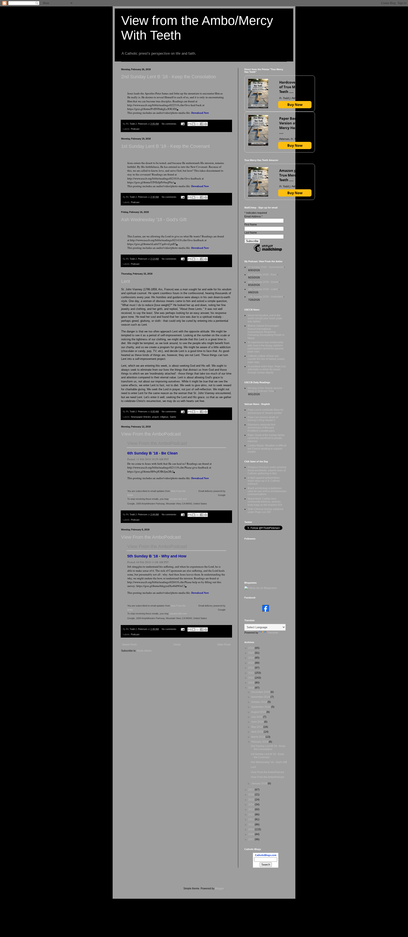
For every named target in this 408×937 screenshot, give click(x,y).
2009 (251, 829)
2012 (251, 814)
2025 (251, 652)
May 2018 (257, 726)
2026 (251, 648)
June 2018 (257, 721)
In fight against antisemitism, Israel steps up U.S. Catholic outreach (264, 481)
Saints (173, 417)
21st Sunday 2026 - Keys (262, 274)
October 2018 (259, 702)
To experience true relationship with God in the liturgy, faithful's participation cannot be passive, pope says (266, 347)
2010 (251, 824)
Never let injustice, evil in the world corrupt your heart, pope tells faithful (265, 318)
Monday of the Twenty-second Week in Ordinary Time (265, 390)
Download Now (200, 113)
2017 (251, 789)
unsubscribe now (178, 499)
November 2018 (261, 696)
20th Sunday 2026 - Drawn (263, 282)
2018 (251, 687)
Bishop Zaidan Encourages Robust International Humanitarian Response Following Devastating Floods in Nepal (266, 332)
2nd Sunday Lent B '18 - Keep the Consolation (168, 76)
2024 (251, 657)
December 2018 (261, 692)
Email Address (253, 216)
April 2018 (257, 731)
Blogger (219, 888)
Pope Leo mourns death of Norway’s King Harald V (263, 419)
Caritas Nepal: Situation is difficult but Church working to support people (267, 448)
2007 (251, 839)
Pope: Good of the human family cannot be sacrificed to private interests (266, 438)
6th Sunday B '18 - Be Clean (152, 453)
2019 (251, 682)
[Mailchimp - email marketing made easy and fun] (267, 251)
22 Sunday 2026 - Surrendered (265, 267)
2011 (251, 819)
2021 (251, 672)
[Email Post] (182, 123)
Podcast (135, 129)
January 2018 (259, 783)
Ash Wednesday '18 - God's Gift (154, 219)
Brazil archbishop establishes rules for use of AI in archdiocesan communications (267, 491)
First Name (250, 224)
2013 (251, 809)
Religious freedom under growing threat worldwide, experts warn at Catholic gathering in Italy (267, 470)
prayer (155, 417)
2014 (251, 804)
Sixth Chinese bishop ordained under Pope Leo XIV (265, 511)
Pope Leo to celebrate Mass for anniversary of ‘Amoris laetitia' (265, 411)
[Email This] (189, 124)
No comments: (169, 123)
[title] (265, 610)
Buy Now (295, 104)
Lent (125, 281)
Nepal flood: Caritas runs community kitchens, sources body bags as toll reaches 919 (265, 501)
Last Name (250, 232)
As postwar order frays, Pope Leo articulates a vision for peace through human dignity (267, 369)
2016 (251, 794)
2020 (251, 677)
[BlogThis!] (193, 124)
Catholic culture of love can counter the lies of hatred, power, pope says (266, 359)
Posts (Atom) (144, 650)
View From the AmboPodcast (151, 434)
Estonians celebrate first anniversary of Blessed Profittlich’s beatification (261, 427)
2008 (251, 834)
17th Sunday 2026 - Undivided (265, 296)
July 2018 (257, 716)
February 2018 (260, 741)
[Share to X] (198, 124)
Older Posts (224, 644)
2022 (251, 667)
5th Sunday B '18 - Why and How (156, 556)
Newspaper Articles (141, 417)
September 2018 (261, 706)
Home (177, 644)
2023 (251, 662)
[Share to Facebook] (202, 124)
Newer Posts (129, 644)
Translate (272, 632)
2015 (251, 799)
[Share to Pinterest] (206, 124)
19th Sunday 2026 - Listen (263, 289)
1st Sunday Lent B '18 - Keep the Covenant (165, 146)
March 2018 (258, 736)
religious (164, 417)
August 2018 (258, 712)
